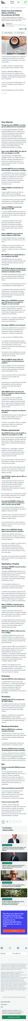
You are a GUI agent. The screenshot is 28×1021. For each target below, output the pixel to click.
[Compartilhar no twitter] (17, 821)
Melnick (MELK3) (7, 733)
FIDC (22, 623)
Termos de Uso (4, 1004)
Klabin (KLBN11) (6, 192)
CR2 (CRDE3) (6, 397)
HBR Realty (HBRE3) (8, 635)
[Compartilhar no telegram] (14, 821)
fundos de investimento (20, 755)
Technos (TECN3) (7, 753)
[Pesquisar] (19, 2)
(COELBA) (23, 705)
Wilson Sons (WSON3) (8, 534)
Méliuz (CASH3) (7, 610)
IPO (24, 773)
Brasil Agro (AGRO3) (8, 328)
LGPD (2, 1006)
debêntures (11, 687)
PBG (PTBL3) (22, 274)
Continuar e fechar (14, 1017)
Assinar (14, 930)
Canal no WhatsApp (8, 32)
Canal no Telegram (20, 32)
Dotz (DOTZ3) (6, 480)
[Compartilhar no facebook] (10, 821)
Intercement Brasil (7, 791)
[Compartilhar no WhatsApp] (20, 821)
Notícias (6, 7)
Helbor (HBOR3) (7, 238)
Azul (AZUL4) (6, 437)
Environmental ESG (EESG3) (10, 771)
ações (3, 140)
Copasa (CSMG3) (7, 211)
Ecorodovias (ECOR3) (8, 507)
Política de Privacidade (5, 1001)
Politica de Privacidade (15, 1013)
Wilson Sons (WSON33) (9, 306)
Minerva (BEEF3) (7, 365)
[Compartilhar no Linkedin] (7, 821)
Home (3, 7)
